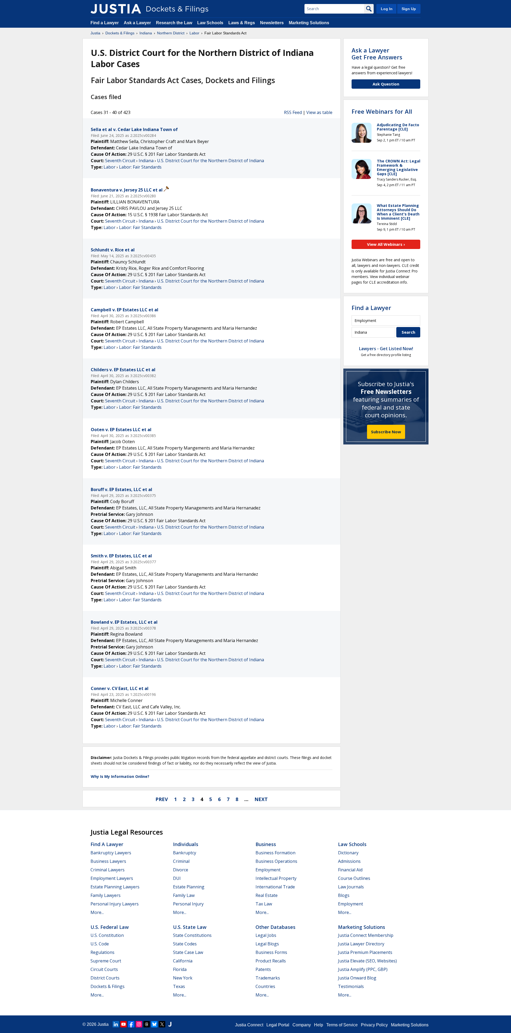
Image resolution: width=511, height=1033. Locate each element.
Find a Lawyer (104, 23)
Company (301, 1025)
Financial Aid (350, 870)
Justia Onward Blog (357, 978)
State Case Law (188, 952)
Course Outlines (354, 878)
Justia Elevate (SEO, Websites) (367, 961)
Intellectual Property (276, 878)
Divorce (180, 870)
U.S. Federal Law (109, 927)
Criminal (181, 861)
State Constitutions (192, 935)
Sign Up (409, 9)
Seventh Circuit (120, 161)
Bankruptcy (184, 853)
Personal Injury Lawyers (114, 904)
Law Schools (210, 23)
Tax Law (264, 904)
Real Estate (267, 895)
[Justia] (115, 9)
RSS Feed (293, 112)
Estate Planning (188, 887)
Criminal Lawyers (107, 870)
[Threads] (146, 1024)
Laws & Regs (241, 23)
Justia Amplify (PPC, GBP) (363, 969)
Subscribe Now (386, 431)
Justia (103, 1024)
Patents (263, 969)
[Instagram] (139, 1024)
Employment (268, 870)
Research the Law (174, 23)
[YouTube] (123, 1024)
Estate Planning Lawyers (114, 887)
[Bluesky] (154, 1024)
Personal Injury (188, 904)
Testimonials (351, 986)
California (182, 961)
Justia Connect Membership (365, 935)
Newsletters (272, 23)
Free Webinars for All (382, 111)
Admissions (349, 861)
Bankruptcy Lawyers (110, 853)
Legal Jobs (266, 935)
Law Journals (351, 887)
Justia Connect (249, 1025)
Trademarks (268, 978)
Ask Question (386, 84)
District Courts (104, 978)
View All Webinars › (386, 244)
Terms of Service (342, 1025)
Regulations (102, 952)
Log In (387, 9)
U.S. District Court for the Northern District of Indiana (210, 161)
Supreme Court (105, 961)
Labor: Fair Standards (140, 167)
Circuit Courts (104, 969)
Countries (265, 986)
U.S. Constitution (107, 935)
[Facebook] (131, 1024)
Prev (161, 799)
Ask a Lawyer (138, 23)
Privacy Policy (374, 1025)
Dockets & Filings (107, 986)
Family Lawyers (105, 895)
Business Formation (275, 853)
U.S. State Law (190, 927)
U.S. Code (99, 944)
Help (318, 1025)
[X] (162, 1024)
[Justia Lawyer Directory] (170, 1024)
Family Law (184, 895)
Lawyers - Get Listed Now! (386, 349)
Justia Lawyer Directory (361, 944)
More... (97, 912)
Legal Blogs (267, 944)
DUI (177, 878)
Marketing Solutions (309, 23)
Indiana (146, 161)
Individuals (185, 844)
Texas (179, 986)
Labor (110, 167)
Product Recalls (271, 961)
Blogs (343, 895)
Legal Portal (277, 1025)
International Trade (275, 887)
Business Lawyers (108, 861)
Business (266, 844)
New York (182, 978)
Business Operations (276, 861)
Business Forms (271, 952)
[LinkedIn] (116, 1024)
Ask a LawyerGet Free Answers (377, 53)
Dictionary (348, 853)
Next (261, 799)
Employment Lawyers (111, 878)
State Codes (185, 944)
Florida (180, 969)
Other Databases (275, 927)
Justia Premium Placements (365, 952)
